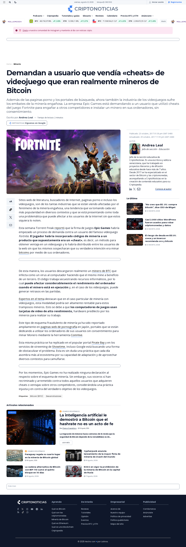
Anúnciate (146, 15)
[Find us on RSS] (18, 512)
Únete (25, 30)
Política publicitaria (120, 520)
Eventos (85, 520)
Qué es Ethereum (60, 523)
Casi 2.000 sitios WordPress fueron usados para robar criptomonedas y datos (160, 222)
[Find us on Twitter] (22, 509)
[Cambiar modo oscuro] (15, 2)
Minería (17, 64)
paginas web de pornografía (59, 327)
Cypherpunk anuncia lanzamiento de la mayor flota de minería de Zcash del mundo (102, 454)
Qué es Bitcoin (58, 509)
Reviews (100, 15)
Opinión (85, 516)
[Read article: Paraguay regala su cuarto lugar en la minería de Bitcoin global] (15, 455)
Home (9, 64)
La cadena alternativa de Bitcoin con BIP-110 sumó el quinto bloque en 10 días (42, 470)
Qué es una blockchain (63, 527)
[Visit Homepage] (93, 8)
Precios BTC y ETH (129, 15)
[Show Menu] (4, 2)
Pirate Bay (98, 342)
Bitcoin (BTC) (36, 396)
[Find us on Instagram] (27, 509)
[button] (11, 213)
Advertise (147, 516)
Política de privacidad (121, 516)
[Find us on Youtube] (32, 509)
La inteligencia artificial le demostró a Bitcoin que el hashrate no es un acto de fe (86, 419)
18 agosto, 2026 (31, 460)
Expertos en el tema (31, 299)
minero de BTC (101, 271)
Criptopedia (52, 15)
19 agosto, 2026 (84, 428)
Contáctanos (149, 509)
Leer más (67, 442)
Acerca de (115, 509)
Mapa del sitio (117, 524)
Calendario (112, 15)
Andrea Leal (26, 117)
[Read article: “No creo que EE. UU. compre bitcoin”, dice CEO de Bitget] (135, 209)
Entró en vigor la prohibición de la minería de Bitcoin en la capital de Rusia (102, 470)
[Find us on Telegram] (37, 509)
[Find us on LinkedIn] (42, 509)
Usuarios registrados (71, 411)
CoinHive (76, 335)
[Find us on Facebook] (18, 509)
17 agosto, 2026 (91, 476)
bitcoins (24, 252)
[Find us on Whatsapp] (27, 512)
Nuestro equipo (118, 512)
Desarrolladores (53, 396)
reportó (59, 228)
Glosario (87, 15)
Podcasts (37, 15)
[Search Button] (10, 2)
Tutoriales (86, 512)
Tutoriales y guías (71, 15)
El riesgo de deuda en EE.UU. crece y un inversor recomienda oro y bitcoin (160, 238)
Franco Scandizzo (70, 428)
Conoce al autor (163, 188)
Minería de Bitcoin (60, 519)
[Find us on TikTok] (23, 512)
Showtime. (59, 346)
